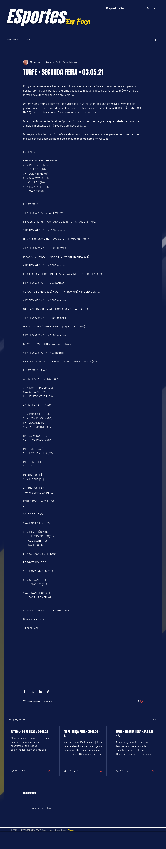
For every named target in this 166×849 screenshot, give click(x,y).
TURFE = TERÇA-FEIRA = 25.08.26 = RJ (82, 734)
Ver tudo (155, 719)
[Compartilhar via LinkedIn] (40, 691)
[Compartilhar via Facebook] (24, 691)
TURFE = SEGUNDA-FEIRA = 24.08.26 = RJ (135, 734)
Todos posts (12, 40)
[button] (155, 40)
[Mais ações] (141, 62)
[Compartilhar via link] (48, 691)
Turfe (27, 40)
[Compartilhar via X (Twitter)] (32, 691)
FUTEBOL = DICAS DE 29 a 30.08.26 (29, 732)
